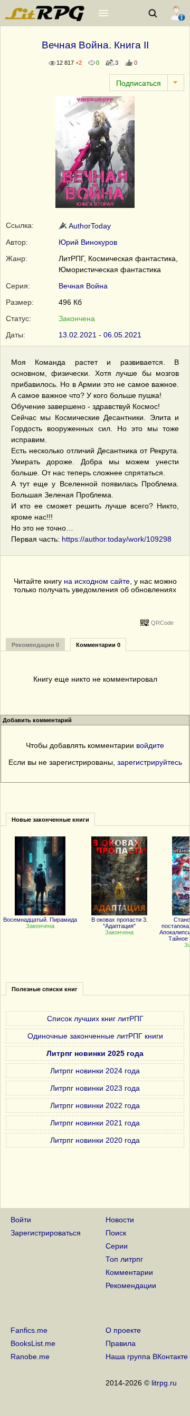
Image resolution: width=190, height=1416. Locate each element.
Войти (21, 1219)
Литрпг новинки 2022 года (95, 1105)
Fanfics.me (29, 1330)
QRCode (162, 623)
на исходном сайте (97, 581)
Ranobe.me (30, 1356)
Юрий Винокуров (88, 242)
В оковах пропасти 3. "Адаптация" (119, 922)
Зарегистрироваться (46, 1233)
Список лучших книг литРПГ (95, 1018)
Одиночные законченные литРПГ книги (95, 1036)
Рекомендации (131, 1285)
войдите (150, 745)
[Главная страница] (45, 18)
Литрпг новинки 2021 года (95, 1123)
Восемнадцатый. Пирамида (40, 919)
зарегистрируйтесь (149, 762)
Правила (121, 1343)
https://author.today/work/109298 (117, 539)
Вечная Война (83, 286)
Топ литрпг (124, 1259)
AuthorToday (89, 226)
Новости (120, 1219)
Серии (117, 1246)
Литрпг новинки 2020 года (95, 1140)
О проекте (123, 1330)
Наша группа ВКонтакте (147, 1356)
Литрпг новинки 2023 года (95, 1088)
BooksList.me (33, 1343)
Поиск (116, 1233)
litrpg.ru (164, 1383)
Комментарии (129, 1272)
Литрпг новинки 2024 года (95, 1070)
